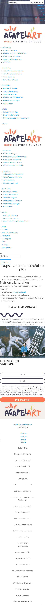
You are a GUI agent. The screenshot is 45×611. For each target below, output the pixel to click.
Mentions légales (10, 604)
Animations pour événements (14, 53)
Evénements (8, 103)
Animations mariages (11, 100)
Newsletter (41, 5)
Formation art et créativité (13, 165)
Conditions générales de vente (31, 607)
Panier (42, 20)
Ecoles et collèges (10, 50)
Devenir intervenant (11, 115)
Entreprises (6, 68)
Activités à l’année (10, 88)
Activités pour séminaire (12, 74)
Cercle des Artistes (10, 112)
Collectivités (6, 47)
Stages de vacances (10, 91)
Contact (5, 123)
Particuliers (6, 85)
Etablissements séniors (12, 56)
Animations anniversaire (12, 200)
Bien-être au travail (10, 80)
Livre (43, 11)
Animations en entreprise (13, 71)
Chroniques (40, 8)
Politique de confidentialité (29, 604)
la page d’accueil (19, 292)
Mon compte (40, 17)
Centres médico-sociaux (12, 59)
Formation (7, 62)
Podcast (42, 14)
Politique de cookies (9, 607)
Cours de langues (10, 94)
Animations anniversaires (13, 97)
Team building (8, 77)
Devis (4, 227)
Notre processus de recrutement (15, 118)
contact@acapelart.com (23, 424)
